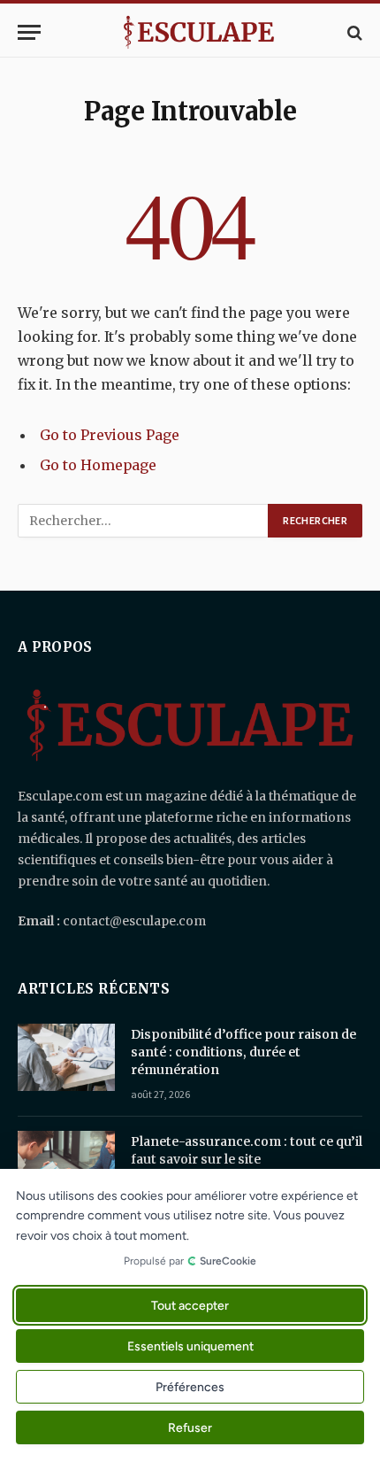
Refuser (190, 1427)
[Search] (353, 32)
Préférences (190, 1387)
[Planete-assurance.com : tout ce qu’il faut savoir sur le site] (66, 1164)
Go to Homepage (98, 465)
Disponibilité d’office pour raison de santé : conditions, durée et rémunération (243, 1052)
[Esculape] (199, 32)
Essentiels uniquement (190, 1346)
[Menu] (29, 32)
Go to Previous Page (109, 435)
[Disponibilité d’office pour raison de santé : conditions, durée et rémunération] (66, 1057)
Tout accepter (190, 1305)
